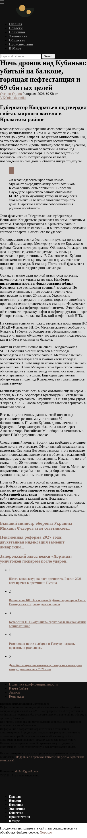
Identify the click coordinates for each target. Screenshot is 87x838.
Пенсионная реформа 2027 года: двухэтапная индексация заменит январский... (32, 542)
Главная (15, 24)
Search (48, 56)
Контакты (16, 696)
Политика (17, 32)
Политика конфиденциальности (33, 684)
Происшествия (21, 44)
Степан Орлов (11, 94)
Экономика (18, 36)
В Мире (15, 48)
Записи (14, 692)
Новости (16, 28)
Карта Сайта (18, 688)
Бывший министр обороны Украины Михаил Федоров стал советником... (36, 526)
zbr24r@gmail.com (26, 771)
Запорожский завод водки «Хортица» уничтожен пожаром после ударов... (36, 558)
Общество (17, 40)
